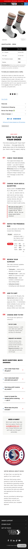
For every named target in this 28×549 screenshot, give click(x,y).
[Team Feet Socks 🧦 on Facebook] (8, 540)
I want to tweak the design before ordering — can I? (12, 398)
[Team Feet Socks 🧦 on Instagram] (11, 540)
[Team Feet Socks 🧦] (14, 3)
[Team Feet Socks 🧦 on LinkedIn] (14, 540)
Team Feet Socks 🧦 (16, 545)
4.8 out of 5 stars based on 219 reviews (14, 122)
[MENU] (1, 3)
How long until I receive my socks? (12, 388)
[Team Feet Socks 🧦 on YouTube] (19, 540)
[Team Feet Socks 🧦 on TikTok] (17, 540)
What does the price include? (11, 408)
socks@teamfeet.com (12, 426)
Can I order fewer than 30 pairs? (12, 370)
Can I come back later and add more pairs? (12, 379)
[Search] (22, 3)
